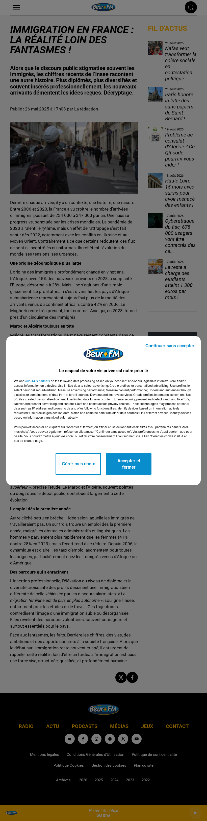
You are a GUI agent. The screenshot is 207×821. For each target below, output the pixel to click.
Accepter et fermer (128, 464)
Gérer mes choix (78, 464)
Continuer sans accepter (169, 346)
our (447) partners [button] (37, 381)
